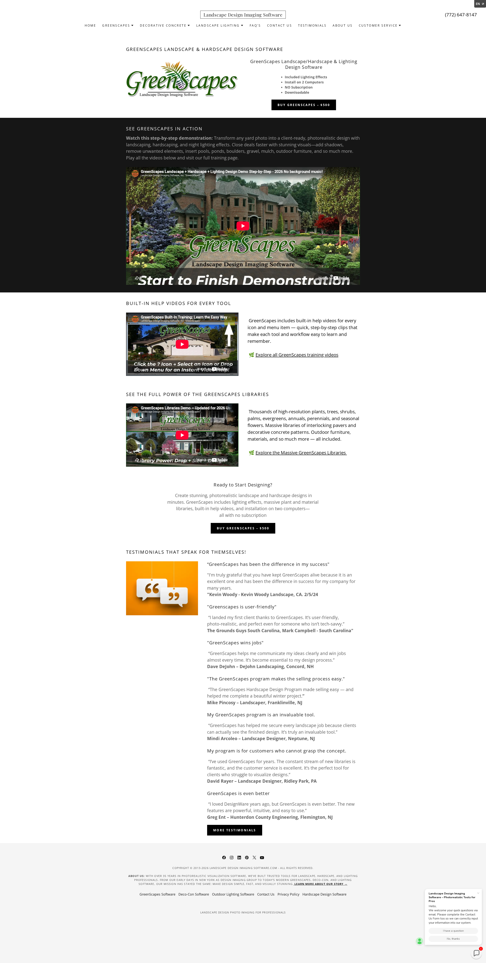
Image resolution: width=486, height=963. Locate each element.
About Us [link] (343, 25)
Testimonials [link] (312, 25)
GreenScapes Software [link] (157, 894)
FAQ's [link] (255, 25)
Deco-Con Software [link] (193, 894)
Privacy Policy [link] (288, 894)
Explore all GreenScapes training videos (297, 355)
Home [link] (90, 25)
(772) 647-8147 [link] (461, 14)
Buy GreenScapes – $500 (304, 105)
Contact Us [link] (279, 25)
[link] (243, 15)
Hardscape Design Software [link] (324, 894)
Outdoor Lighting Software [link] (233, 894)
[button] (118, 25)
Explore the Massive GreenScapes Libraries (301, 452)
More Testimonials (234, 830)
